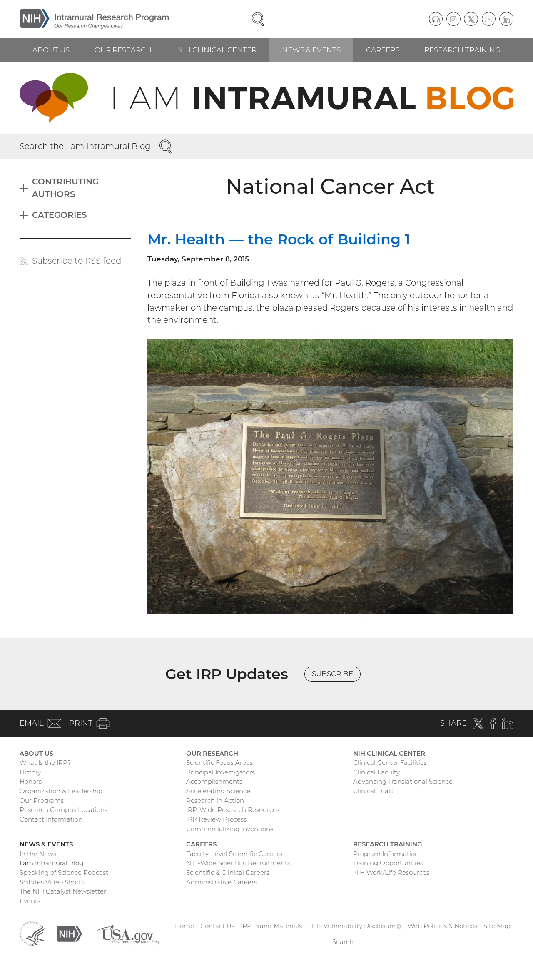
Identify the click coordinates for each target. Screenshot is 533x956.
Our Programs (42, 800)
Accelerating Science (218, 791)
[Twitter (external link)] (471, 19)
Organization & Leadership (61, 791)
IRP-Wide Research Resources (232, 810)
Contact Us (217, 926)
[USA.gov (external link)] (127, 933)
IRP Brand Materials (271, 926)
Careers (382, 50)
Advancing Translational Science (403, 781)
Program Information (386, 854)
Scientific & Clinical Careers (227, 872)
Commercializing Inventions (229, 829)
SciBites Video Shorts (52, 882)
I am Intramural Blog (51, 863)
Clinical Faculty (376, 772)
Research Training (462, 50)
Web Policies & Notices (442, 926)
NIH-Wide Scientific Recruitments (238, 863)
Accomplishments (214, 781)
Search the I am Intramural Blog (85, 146)
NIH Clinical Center (217, 50)
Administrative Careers (221, 882)
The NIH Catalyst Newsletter (63, 891)
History (30, 772)
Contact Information (51, 819)
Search (343, 942)
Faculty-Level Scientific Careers (234, 854)
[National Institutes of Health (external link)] (69, 933)
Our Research (123, 50)
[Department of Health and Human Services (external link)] (32, 933)
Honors (31, 781)
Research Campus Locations (63, 810)
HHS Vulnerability (354, 926)
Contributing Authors (65, 188)
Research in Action (215, 800)
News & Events (311, 50)
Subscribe (332, 674)
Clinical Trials (373, 791)
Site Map (497, 926)
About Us (51, 50)
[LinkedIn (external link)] (506, 19)
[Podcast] (436, 19)
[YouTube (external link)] (489, 19)
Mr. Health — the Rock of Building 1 (278, 239)
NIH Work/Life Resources (391, 872)
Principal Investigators (220, 772)
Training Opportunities (388, 863)
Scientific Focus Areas (219, 763)
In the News (38, 854)
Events (30, 901)
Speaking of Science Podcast (64, 872)
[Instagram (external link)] (453, 19)
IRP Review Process (216, 819)
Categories (59, 215)
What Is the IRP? (45, 763)
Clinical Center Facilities (390, 763)
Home (184, 926)
